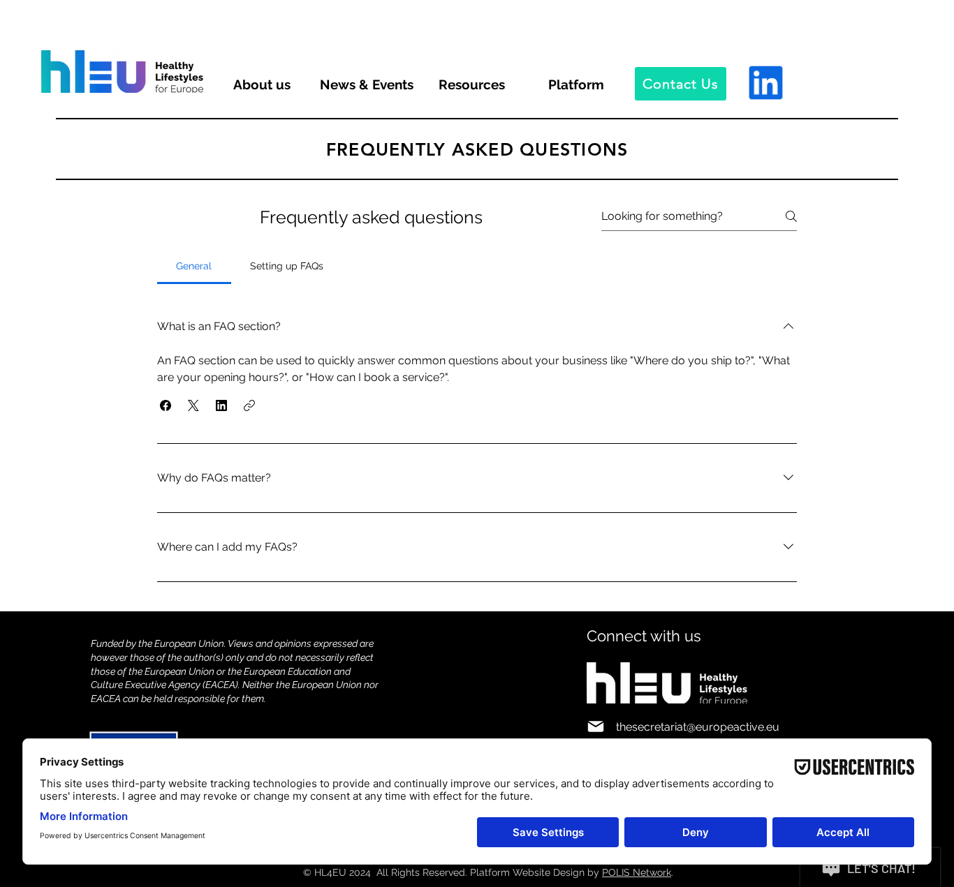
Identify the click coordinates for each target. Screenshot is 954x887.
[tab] (194, 266)
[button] (165, 405)
